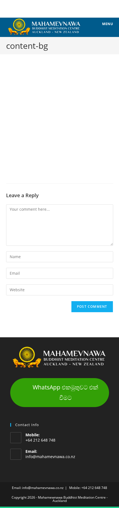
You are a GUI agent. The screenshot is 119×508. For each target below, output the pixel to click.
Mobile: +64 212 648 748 (88, 487)
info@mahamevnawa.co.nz (50, 456)
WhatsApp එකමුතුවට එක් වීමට (65, 392)
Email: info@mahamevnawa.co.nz (38, 487)
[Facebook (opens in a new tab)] (59, 8)
